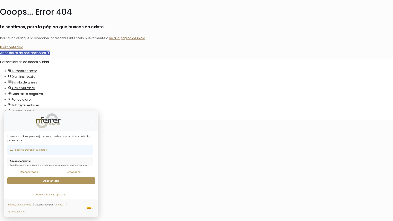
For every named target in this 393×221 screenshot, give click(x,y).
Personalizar (73, 172)
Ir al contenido (11, 47)
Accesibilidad (18, 211)
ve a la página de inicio (127, 38)
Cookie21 (59, 204)
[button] (25, 53)
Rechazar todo (29, 172)
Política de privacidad (19, 204)
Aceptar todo (51, 180)
